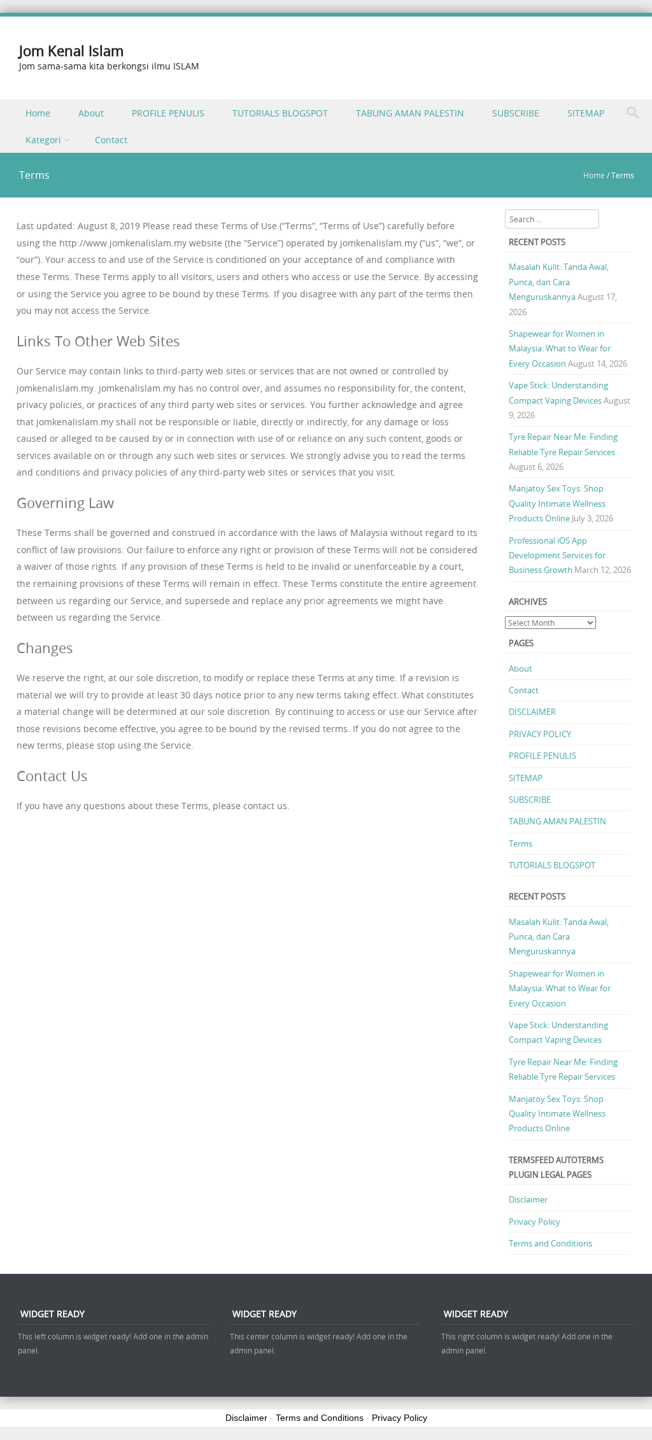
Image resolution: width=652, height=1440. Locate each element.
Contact (111, 140)
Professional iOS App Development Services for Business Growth (557, 555)
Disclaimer (528, 1199)
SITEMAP (585, 113)
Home (37, 113)
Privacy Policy (534, 1221)
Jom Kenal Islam (71, 50)
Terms (520, 843)
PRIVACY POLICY (540, 734)
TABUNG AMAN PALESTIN (410, 113)
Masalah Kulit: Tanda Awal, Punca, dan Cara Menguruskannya (559, 281)
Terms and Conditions (550, 1243)
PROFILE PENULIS (168, 113)
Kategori (43, 140)
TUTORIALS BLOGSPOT (280, 113)
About (91, 113)
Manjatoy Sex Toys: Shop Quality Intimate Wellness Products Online (557, 503)
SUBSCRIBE (515, 113)
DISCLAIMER (532, 711)
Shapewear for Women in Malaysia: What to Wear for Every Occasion (560, 348)
